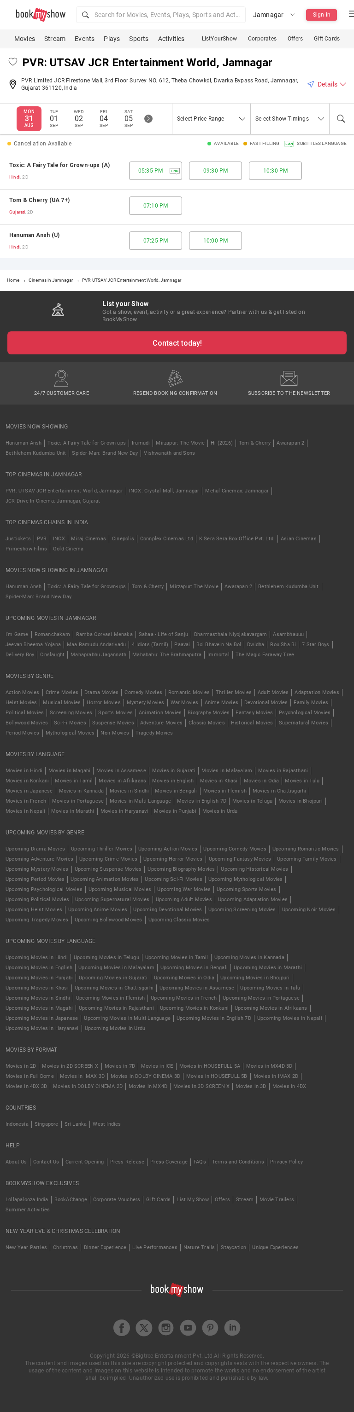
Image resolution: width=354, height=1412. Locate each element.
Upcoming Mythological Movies (245, 879)
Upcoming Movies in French (184, 998)
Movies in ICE (157, 1066)
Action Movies (23, 692)
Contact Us (46, 1162)
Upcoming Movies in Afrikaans (271, 1008)
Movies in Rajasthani (283, 771)
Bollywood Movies (27, 723)
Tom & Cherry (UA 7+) (39, 200)
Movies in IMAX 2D (276, 1076)
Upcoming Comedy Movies (234, 849)
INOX (59, 539)
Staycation (233, 1247)
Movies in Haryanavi (124, 811)
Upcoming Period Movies (35, 879)
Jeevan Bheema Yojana (33, 645)
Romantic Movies (189, 692)
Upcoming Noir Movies (309, 910)
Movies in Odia (261, 781)
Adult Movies (273, 692)
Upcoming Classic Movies (179, 920)
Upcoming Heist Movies (34, 910)
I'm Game (17, 634)
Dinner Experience (105, 1247)
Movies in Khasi (219, 781)
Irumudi (141, 443)
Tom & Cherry (255, 443)
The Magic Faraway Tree (265, 655)
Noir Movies (114, 733)
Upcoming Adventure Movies (39, 859)
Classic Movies (207, 723)
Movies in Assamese (121, 771)
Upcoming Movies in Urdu (115, 1028)
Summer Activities (28, 1210)
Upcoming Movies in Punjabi (39, 978)
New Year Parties (26, 1247)
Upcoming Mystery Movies (37, 869)
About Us (16, 1162)
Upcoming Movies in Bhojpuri (254, 978)
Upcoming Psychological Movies (44, 889)
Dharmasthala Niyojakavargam (230, 634)
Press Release (127, 1162)
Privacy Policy (286, 1162)
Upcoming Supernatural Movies (112, 900)
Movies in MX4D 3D (269, 1066)
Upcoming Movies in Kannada (249, 958)
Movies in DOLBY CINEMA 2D (88, 1086)
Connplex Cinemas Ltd (166, 539)
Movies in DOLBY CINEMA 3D (145, 1076)
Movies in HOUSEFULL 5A (209, 1066)
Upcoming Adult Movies (184, 900)
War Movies (185, 703)
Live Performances (154, 1247)
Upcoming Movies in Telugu (106, 958)
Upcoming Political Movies (37, 900)
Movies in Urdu (220, 811)
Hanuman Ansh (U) (34, 235)
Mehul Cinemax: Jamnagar (237, 491)
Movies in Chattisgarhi (279, 791)
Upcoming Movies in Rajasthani (116, 1008)
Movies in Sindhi (129, 791)
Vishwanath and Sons (169, 453)
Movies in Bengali (176, 791)
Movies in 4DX (289, 1086)
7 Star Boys (315, 645)
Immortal (218, 655)
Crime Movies (62, 692)
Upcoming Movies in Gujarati (113, 978)
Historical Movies (252, 723)
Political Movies (25, 713)
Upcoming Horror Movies (172, 859)
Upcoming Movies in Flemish (110, 998)
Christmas (65, 1247)
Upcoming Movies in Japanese (42, 1018)
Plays (112, 38)
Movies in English (173, 781)
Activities (171, 38)
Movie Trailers (277, 1200)
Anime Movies (221, 703)
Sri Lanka (76, 1124)
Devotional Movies (266, 703)
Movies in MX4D (148, 1086)
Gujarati (17, 211)
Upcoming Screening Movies (242, 910)
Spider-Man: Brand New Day (105, 453)
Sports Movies (115, 713)
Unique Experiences (275, 1247)
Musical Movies (62, 703)
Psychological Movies (304, 713)
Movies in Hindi (24, 771)
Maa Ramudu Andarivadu (96, 645)
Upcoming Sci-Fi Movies (173, 879)
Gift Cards (327, 38)
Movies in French (26, 801)
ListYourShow (219, 38)
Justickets (18, 539)
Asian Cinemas (299, 539)
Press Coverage (169, 1162)
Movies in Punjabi (175, 811)
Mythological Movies (70, 733)
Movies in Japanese (29, 791)
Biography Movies (209, 713)
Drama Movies (101, 692)
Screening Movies (71, 713)
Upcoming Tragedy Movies (37, 920)
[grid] (177, 205)
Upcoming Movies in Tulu (270, 988)
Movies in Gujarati (174, 771)
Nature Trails (199, 1247)
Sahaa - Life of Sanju (163, 634)
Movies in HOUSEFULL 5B (216, 1076)
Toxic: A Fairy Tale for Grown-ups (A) (59, 165)
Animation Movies (160, 713)
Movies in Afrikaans (122, 781)
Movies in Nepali (25, 811)
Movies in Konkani (27, 781)
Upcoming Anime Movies (97, 910)
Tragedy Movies (154, 733)
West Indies (107, 1124)
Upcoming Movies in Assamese (196, 988)
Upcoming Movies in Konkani (194, 1008)
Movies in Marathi (72, 811)
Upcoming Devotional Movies (167, 910)
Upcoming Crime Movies (108, 859)
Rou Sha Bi (283, 645)
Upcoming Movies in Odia (184, 978)
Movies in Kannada (81, 791)
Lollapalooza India (27, 1200)
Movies (24, 38)
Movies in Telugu (252, 801)
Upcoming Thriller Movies (101, 849)
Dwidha (255, 645)
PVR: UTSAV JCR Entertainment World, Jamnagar (64, 491)
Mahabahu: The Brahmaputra (166, 655)
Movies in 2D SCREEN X (70, 1066)
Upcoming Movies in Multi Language (127, 1018)
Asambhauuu (288, 634)
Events (84, 38)
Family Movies (311, 703)
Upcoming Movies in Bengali (194, 968)
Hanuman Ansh (23, 443)
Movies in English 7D (201, 801)
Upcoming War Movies (184, 889)
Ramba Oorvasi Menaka (104, 634)
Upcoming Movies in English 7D (214, 1018)
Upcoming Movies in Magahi (39, 1008)
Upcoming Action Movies (167, 849)
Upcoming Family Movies (306, 859)
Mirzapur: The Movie (180, 443)
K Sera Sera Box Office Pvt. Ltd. (237, 539)
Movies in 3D (251, 1086)
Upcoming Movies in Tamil (176, 958)
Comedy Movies (143, 692)
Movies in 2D (21, 1066)
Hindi (14, 176)
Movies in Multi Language (140, 801)
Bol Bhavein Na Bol (219, 645)
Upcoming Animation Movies (105, 879)
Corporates (262, 38)
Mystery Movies (146, 703)
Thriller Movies (234, 692)
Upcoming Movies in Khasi (37, 988)
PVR (42, 539)
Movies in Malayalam (226, 771)
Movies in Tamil (74, 781)
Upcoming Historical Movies (254, 869)
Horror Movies (104, 703)
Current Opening (84, 1162)
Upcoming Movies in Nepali (289, 1018)
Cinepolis (123, 539)
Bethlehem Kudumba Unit (36, 453)
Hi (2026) (222, 443)
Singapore (47, 1124)
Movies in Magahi (69, 771)
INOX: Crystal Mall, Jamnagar (164, 491)
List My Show (192, 1200)
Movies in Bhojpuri (300, 801)
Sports (138, 38)
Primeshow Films (26, 549)
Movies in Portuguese (78, 801)
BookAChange (70, 1200)
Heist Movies (21, 703)
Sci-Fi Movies (70, 723)
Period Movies (23, 733)
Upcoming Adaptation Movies (253, 900)
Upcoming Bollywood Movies (108, 920)
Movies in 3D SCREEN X (201, 1086)
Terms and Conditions (238, 1162)
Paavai (182, 645)
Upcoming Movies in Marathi (268, 968)
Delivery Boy (20, 655)
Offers (295, 38)
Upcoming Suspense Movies (108, 869)
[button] (161, 14)
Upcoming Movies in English (39, 968)
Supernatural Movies (303, 723)
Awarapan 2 (290, 443)
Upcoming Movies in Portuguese (261, 998)
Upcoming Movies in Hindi (37, 958)
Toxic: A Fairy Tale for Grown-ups (86, 443)
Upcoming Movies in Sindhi (38, 998)
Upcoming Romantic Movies (305, 849)
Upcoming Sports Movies (246, 889)
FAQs (200, 1162)
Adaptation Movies (317, 692)
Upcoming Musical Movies (120, 889)
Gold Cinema (68, 549)
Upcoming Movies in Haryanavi (42, 1028)
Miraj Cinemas (88, 539)
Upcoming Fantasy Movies (240, 859)
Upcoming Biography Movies (181, 869)
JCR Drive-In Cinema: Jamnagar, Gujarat (53, 501)
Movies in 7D (120, 1066)
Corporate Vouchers (117, 1200)
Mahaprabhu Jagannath (98, 655)
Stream (54, 38)
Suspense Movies (113, 723)
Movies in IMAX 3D (82, 1076)
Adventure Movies (161, 723)
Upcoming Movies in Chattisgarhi (114, 988)
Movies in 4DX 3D (26, 1086)
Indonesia (17, 1124)
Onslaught (52, 655)
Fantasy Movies (254, 713)
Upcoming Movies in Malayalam (116, 968)
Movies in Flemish (225, 791)
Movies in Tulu (302, 781)
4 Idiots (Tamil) (150, 645)
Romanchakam (52, 634)
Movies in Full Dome (30, 1076)
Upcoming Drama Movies (35, 849)
